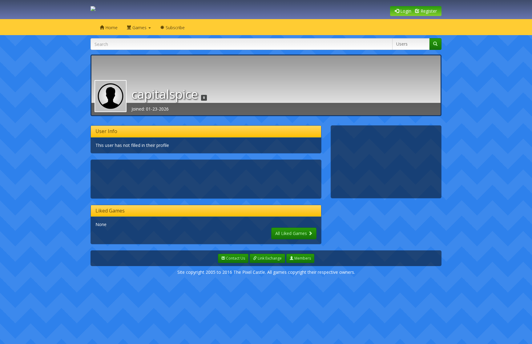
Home (111, 27)
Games (139, 27)
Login (405, 11)
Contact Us (235, 258)
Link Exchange (269, 258)
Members (302, 258)
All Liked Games (291, 233)
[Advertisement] (207, 178)
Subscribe (174, 27)
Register (428, 11)
